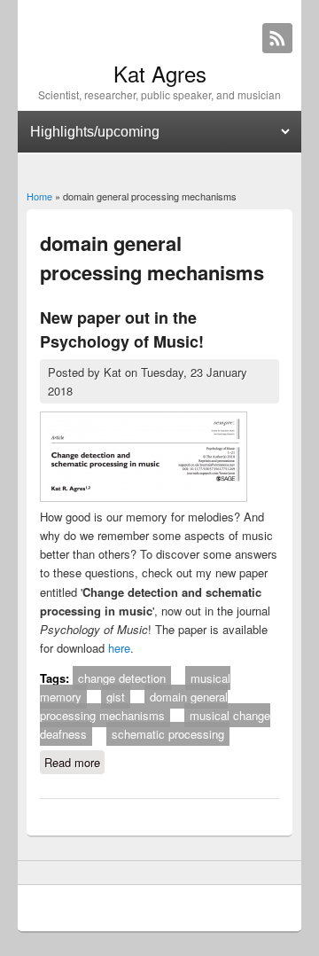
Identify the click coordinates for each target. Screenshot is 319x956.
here (119, 647)
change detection (122, 678)
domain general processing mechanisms (134, 706)
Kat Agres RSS (277, 38)
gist (115, 696)
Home (39, 196)
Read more (74, 764)
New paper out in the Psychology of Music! (122, 329)
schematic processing (168, 733)
